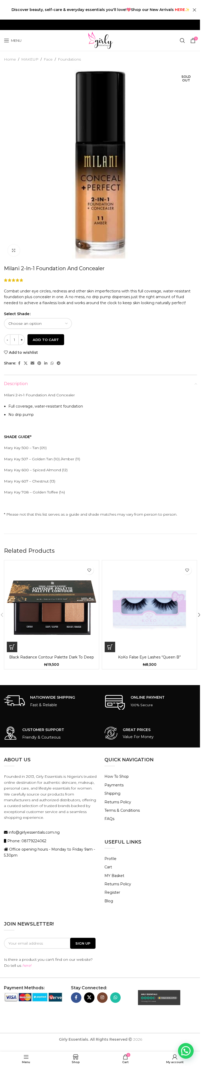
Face (48, 59)
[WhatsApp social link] (52, 363)
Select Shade (16, 313)
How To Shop (116, 776)
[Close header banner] (194, 10)
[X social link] (25, 363)
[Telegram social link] (58, 363)
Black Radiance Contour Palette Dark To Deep (51, 657)
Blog (108, 901)
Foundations (69, 59)
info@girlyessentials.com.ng (34, 832)
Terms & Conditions (122, 810)
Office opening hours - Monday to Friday (46, 849)
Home (10, 59)
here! (26, 965)
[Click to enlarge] (14, 250)
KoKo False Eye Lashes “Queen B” (149, 657)
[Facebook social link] (19, 363)
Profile (110, 858)
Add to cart (46, 340)
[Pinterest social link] (39, 363)
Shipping (112, 793)
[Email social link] (32, 363)
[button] (12, 647)
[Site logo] (100, 40)
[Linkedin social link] (46, 363)
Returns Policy (117, 802)
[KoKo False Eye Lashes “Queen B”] (149, 607)
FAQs (109, 818)
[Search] (182, 40)
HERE (180, 9)
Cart (108, 867)
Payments (114, 785)
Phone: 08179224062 (26, 841)
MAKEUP (29, 59)
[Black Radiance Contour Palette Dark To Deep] (51, 607)
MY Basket (114, 875)
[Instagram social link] (102, 997)
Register (112, 892)
